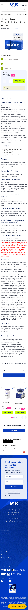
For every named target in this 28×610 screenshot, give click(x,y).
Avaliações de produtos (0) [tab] (8, 363)
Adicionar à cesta (7, 412)
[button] (2, 5)
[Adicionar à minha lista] (23, 74)
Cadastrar (14, 487)
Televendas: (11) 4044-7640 (14, 512)
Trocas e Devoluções (7, 555)
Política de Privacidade (8, 558)
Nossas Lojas (5, 540)
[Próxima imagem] (13, 393)
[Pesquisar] (24, 10)
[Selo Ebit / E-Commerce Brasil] (12, 588)
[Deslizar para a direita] (26, 417)
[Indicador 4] (16, 417)
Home (2, 14)
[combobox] (12, 9)
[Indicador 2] (13, 417)
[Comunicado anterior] (1, 1)
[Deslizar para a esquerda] (22, 417)
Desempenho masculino (9, 14)
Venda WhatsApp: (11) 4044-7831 (14, 514)
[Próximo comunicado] (26, 1)
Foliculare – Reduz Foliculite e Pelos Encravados (19, 403)
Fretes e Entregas (6, 552)
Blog (2, 537)
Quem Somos (5, 534)
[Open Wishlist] (5, 5)
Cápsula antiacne (6, 402)
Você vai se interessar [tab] (6, 383)
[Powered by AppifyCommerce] (24, 452)
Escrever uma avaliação (14, 375)
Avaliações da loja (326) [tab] (20, 363)
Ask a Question (8, 442)
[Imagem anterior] (2, 393)
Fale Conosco (5, 549)
